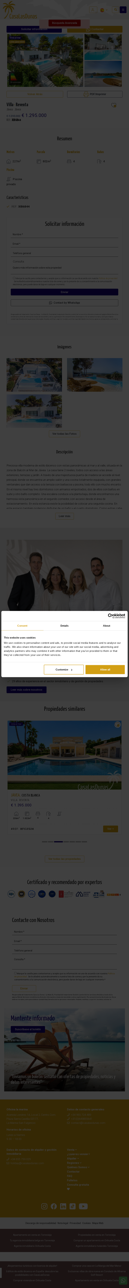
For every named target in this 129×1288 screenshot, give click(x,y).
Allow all (105, 669)
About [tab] (106, 625)
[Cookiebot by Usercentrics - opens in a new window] (110, 615)
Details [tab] (64, 625)
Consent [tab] (22, 625)
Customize (62, 669)
